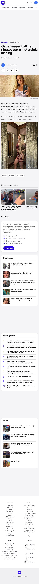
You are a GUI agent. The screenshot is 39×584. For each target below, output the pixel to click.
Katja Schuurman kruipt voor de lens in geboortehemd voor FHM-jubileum (22, 272)
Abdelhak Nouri (29, 515)
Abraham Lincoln (29, 517)
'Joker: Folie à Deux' (29, 505)
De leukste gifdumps (10, 557)
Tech (9, 519)
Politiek (10, 513)
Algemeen (22, 7)
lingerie (4, 175)
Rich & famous (10, 517)
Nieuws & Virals (9, 544)
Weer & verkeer (9, 530)
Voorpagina (5, 7)
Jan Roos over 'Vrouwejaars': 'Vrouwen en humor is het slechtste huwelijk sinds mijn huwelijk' (23, 282)
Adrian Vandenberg (29, 528)
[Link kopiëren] (17, 70)
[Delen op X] (8, 70)
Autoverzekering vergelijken (10, 555)
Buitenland (10, 509)
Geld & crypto (10, 522)
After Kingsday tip (29, 532)
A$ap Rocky (29, 511)
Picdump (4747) (15, 461)
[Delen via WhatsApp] (12, 70)
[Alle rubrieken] (36, 7)
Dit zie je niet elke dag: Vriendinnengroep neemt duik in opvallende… (22, 435)
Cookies (19, 576)
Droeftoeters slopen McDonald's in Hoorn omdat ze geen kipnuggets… (23, 452)
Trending (14, 7)
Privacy (14, 576)
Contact (25, 576)
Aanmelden (9, 248)
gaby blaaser (20, 175)
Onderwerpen (10, 535)
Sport (9, 524)
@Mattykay (29, 509)
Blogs (9, 534)
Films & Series (10, 526)
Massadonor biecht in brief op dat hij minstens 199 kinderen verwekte (21, 444)
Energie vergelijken (9, 553)
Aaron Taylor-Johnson (29, 513)
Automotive (9, 532)
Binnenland (31, 7)
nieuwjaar (11, 175)
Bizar (9, 515)
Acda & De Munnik (29, 519)
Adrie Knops (29, 530)
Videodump (9, 549)
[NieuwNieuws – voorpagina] (3, 2)
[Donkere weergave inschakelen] (31, 3)
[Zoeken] (27, 3)
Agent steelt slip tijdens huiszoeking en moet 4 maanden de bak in (22, 264)
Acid (29, 520)
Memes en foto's (10, 559)
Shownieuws (4, 42)
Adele (29, 526)
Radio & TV (10, 528)
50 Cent (29, 507)
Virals (9, 520)
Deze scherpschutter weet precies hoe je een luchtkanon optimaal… (22, 426)
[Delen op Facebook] (3, 70)
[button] (4, 200)
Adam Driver (29, 522)
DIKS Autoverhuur (9, 547)
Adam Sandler (29, 524)
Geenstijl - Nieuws (9, 546)
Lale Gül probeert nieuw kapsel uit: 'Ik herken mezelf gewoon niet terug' (21, 299)
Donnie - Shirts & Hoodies (9, 551)
